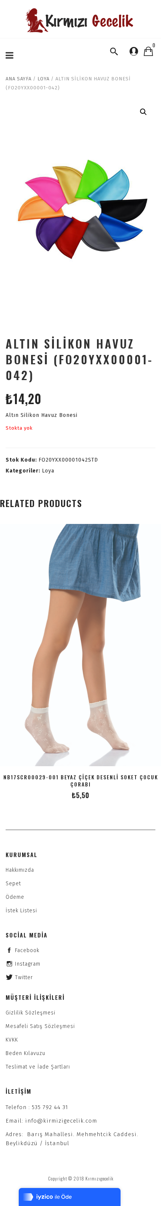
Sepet (13, 883)
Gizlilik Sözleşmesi (30, 1013)
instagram (27, 964)
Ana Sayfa (18, 79)
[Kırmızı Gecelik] (80, 20)
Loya (43, 79)
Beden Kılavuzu (25, 1053)
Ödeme (15, 897)
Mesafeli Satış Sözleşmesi (40, 1026)
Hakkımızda (20, 870)
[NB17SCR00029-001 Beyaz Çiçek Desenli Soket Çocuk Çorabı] (80, 645)
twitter (24, 977)
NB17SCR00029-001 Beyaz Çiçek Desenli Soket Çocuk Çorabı (80, 780)
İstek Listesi (21, 910)
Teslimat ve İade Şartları (38, 1067)
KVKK (12, 1040)
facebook (27, 950)
